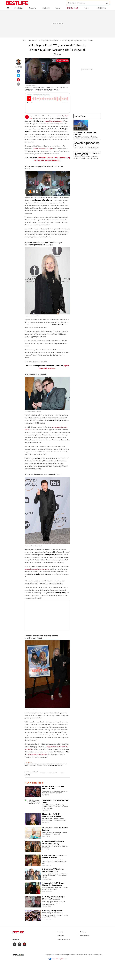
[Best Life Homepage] (17, 3)
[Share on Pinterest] (18, 80)
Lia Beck (19, 66)
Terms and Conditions (63, 939)
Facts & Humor (101, 8)
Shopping (32, 8)
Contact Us (60, 935)
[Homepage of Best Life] (18, 932)
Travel (86, 8)
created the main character (49, 121)
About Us (60, 932)
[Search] (106, 3)
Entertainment (72, 8)
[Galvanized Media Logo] (18, 955)
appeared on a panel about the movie (37, 569)
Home (24, 40)
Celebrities (31, 773)
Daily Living (19, 8)
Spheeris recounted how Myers (43, 148)
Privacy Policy (84, 935)
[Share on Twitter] (18, 76)
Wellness (46, 8)
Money (58, 8)
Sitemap (83, 932)
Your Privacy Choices (59, 959)
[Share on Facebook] (18, 72)
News (27, 775)
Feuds (63, 773)
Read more (60, 765)
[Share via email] (18, 84)
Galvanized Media (59, 954)
